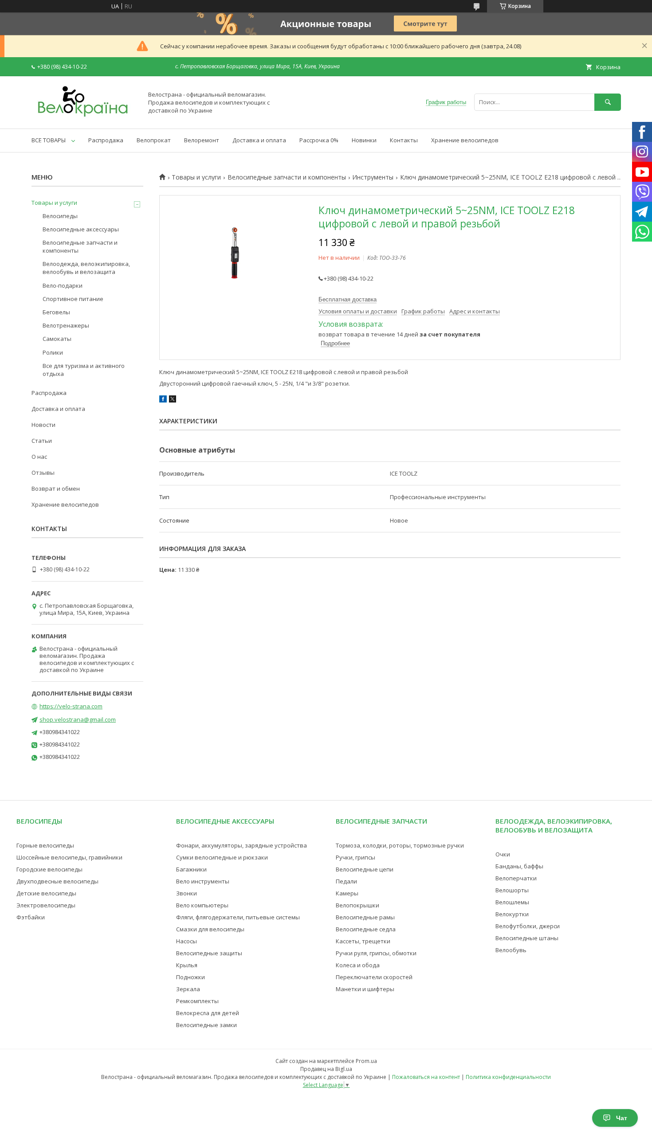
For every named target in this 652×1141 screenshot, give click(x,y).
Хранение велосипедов (465, 140)
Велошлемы (512, 902)
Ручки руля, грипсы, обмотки (376, 953)
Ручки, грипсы (355, 857)
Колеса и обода (358, 965)
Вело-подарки (62, 285)
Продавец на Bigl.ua (326, 1069)
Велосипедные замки (206, 1025)
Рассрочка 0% (318, 140)
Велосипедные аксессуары (81, 229)
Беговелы (56, 312)
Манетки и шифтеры (365, 989)
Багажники (191, 869)
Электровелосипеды (45, 905)
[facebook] (163, 400)
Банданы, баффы (519, 866)
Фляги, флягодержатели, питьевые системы (238, 917)
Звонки (186, 893)
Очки (502, 854)
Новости (43, 425)
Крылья (186, 965)
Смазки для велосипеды (210, 929)
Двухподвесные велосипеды (57, 881)
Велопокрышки (357, 905)
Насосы (186, 941)
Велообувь (510, 950)
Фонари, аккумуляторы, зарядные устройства (241, 845)
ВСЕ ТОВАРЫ (48, 140)
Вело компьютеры (202, 905)
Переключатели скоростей (374, 977)
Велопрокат (154, 140)
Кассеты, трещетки (363, 941)
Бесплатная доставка (347, 299)
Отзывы (43, 473)
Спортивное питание (73, 299)
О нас (39, 457)
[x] (172, 400)
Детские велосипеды (46, 893)
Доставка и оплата (259, 140)
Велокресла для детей (207, 1013)
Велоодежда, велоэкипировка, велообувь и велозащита (86, 268)
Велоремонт (201, 140)
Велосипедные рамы (365, 917)
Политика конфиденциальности (508, 1077)
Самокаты (57, 339)
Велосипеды (60, 216)
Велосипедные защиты (209, 953)
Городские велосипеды (49, 869)
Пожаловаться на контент (426, 1077)
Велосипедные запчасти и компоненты (287, 177)
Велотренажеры (66, 325)
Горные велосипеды (45, 845)
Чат (621, 1117)
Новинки (364, 140)
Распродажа (105, 140)
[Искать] (607, 102)
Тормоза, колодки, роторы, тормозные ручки (400, 845)
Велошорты (512, 890)
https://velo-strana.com (70, 706)
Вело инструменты (202, 881)
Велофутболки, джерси (527, 926)
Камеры (347, 893)
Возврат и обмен (55, 488)
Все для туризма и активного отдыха (84, 370)
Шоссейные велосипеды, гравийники (69, 857)
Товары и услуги (196, 177)
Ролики (53, 352)
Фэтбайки (30, 917)
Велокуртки (512, 914)
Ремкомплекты (197, 1001)
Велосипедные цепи (364, 869)
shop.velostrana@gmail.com (77, 719)
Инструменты (372, 177)
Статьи (41, 441)
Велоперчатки (516, 878)
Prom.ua (366, 1061)
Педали (346, 881)
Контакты (404, 140)
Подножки (190, 977)
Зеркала (188, 989)
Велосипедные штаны (526, 938)
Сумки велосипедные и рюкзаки (222, 857)
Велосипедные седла (366, 929)
